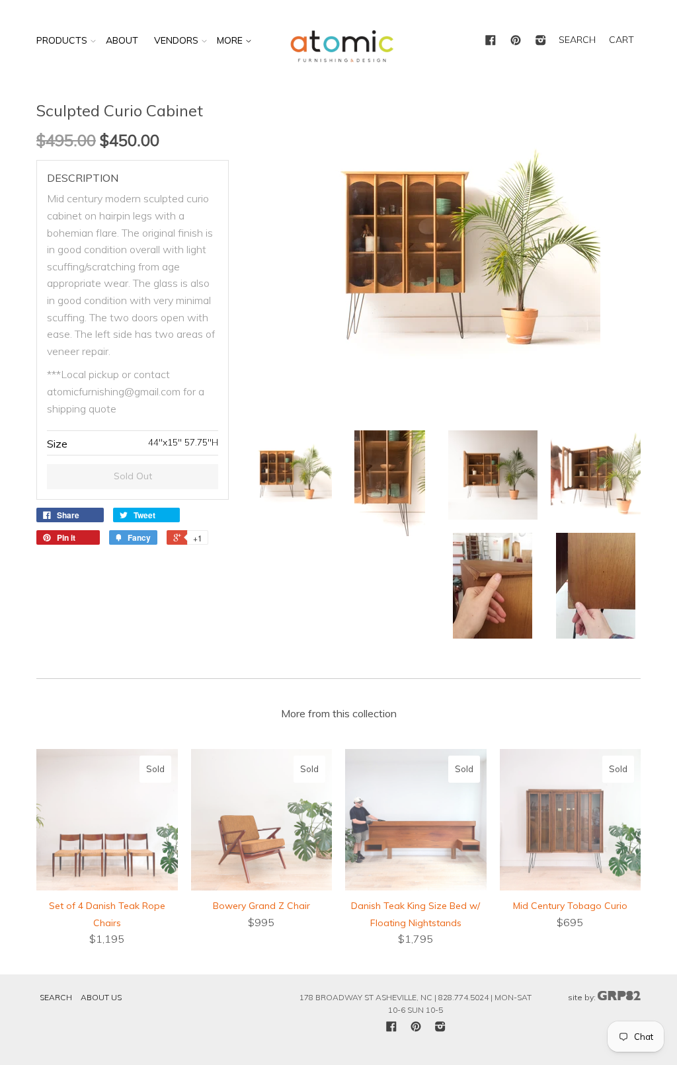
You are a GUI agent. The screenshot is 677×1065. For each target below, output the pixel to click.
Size (57, 443)
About (122, 40)
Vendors (176, 40)
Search (56, 997)
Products (61, 40)
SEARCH (577, 40)
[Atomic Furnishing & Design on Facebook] (490, 41)
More (231, 40)
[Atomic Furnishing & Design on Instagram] (541, 41)
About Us (101, 997)
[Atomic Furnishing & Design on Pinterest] (515, 41)
